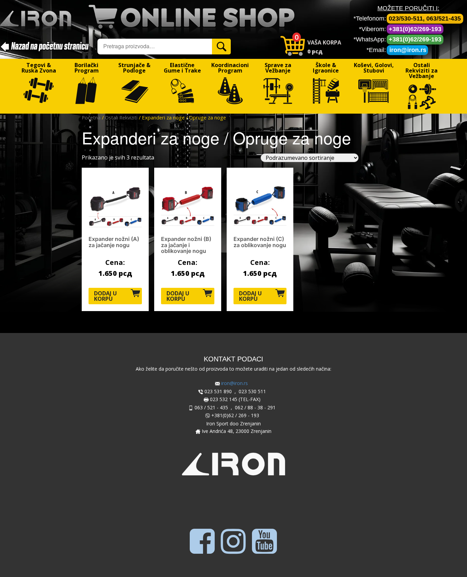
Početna (91, 117)
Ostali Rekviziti (121, 117)
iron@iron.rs (407, 50)
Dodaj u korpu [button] (105, 296)
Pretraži (222, 46)
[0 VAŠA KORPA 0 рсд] (345, 32)
